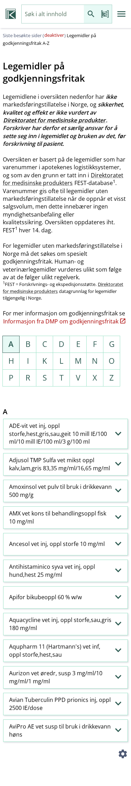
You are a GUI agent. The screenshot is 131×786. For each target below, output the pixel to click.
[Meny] (121, 14)
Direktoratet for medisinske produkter (54, 120)
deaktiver (54, 35)
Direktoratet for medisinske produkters (63, 179)
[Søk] (91, 14)
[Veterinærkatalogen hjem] (10, 14)
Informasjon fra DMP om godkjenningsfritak (60, 321)
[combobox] (53, 14)
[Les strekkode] (105, 14)
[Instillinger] (122, 755)
